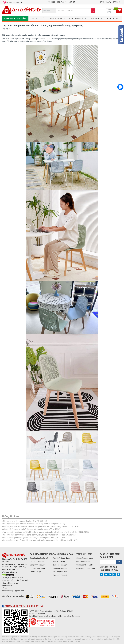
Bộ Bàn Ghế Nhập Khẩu (76, 18)
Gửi (118, 562)
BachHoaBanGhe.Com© (39, 558)
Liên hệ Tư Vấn (35, 572)
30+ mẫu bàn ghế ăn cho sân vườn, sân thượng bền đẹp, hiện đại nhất (28, 637)
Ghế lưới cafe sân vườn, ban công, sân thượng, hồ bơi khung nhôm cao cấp (34, 535)
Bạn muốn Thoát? (60, 575)
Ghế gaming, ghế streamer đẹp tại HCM (19, 521)
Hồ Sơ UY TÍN (62, 2)
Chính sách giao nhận (84, 558)
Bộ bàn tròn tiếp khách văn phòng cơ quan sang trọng (75, 637)
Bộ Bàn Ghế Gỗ (94, 18)
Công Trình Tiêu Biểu (37, 565)
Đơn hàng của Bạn (60, 565)
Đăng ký (116, 2)
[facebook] (101, 574)
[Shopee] (118, 574)
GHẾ (42, 18)
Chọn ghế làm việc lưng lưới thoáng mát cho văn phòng (26, 529)
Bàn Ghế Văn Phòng (112, 18)
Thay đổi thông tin (60, 568)
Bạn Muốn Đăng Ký (60, 561)
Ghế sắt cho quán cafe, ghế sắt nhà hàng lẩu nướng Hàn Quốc (28, 537)
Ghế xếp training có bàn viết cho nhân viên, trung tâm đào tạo (28, 524)
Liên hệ (72, 2)
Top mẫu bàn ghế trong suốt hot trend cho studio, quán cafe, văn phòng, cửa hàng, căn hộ (40, 532)
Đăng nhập (105, 2)
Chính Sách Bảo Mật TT (85, 565)
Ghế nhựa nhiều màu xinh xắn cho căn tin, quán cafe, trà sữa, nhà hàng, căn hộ (35, 526)
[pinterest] (106, 574)
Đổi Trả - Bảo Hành (83, 561)
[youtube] (110, 574)
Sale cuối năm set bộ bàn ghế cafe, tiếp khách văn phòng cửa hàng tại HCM (34, 540)
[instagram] (114, 574)
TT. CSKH (51, 2)
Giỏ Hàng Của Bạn (60, 572)
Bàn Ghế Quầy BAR (56, 18)
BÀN (33, 18)
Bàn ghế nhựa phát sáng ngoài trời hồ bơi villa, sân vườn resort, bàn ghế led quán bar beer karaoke (43, 641)
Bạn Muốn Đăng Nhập (61, 558)
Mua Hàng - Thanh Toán (85, 568)
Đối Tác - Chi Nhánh (37, 561)
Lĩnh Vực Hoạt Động (37, 568)
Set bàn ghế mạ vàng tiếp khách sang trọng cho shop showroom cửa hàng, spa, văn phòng (45, 639)
